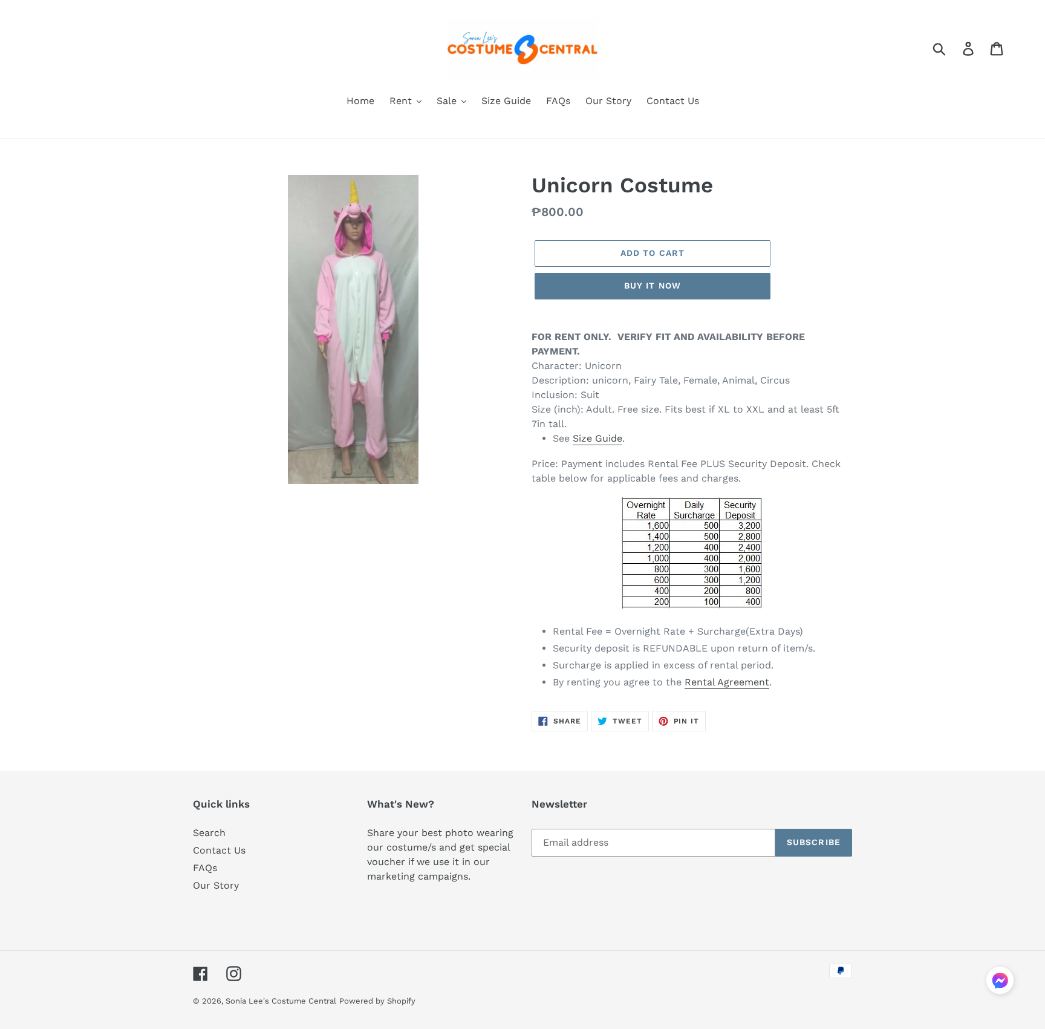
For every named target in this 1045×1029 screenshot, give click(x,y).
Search (209, 832)
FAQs (205, 868)
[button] (1000, 982)
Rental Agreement (727, 682)
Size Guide (597, 438)
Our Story (216, 885)
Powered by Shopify (377, 1000)
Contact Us (219, 850)
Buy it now (652, 285)
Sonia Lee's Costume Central (281, 1000)
